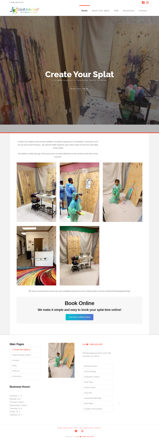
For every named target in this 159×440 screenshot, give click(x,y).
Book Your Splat (70, 428)
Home (60, 428)
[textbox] (119, 403)
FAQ (15, 366)
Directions (17, 376)
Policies (16, 371)
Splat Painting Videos (22, 355)
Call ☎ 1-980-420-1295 (92, 344)
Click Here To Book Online (79, 317)
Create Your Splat (21, 350)
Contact (16, 360)
